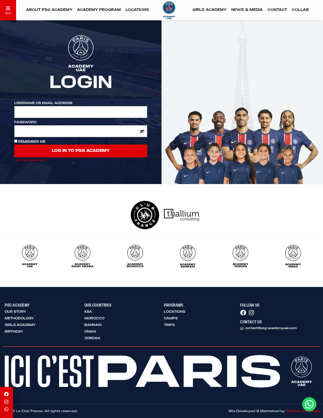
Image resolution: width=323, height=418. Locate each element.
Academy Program (99, 10)
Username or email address (44, 103)
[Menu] (8, 8)
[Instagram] (251, 313)
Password (26, 122)
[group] (30, 257)
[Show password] (142, 131)
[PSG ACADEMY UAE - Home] (169, 10)
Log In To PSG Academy (81, 151)
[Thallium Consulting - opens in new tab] (181, 215)
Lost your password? (30, 160)
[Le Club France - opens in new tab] (141, 215)
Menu (8, 13)
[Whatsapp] (6, 409)
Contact (277, 10)
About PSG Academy (49, 10)
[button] (309, 404)
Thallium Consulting (303, 411)
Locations (137, 10)
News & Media (247, 10)
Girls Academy (209, 10)
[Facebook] (243, 313)
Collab (300, 10)
